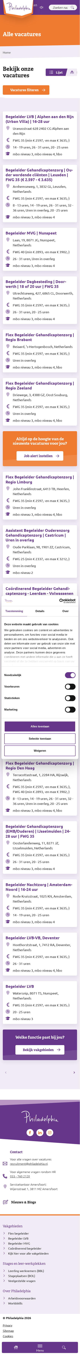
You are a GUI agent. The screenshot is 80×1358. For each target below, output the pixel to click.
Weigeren (40, 750)
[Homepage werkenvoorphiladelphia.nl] (40, 1115)
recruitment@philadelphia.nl (29, 1164)
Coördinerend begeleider (24, 1248)
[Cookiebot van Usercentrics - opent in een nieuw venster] (59, 601)
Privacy (7, 1325)
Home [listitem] (7, 52)
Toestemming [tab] (14, 611)
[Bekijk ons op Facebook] (30, 1132)
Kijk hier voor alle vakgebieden (28, 1253)
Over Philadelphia (17, 1291)
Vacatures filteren (24, 90)
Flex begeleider (18, 1233)
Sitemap (8, 1330)
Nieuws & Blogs (23, 1202)
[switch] (70, 687)
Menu (40, 1350)
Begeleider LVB (18, 1238)
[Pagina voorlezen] (41, 7)
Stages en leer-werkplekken (24, 1264)
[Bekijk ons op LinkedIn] (39, 1132)
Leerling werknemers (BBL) (26, 1271)
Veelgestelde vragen (21, 1281)
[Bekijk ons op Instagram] (49, 1132)
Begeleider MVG (19, 1243)
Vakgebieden (12, 1226)
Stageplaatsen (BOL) (21, 1276)
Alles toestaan (40, 726)
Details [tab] (40, 611)
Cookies (8, 1336)
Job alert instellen (38, 456)
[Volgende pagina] (74, 1072)
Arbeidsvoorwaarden (22, 1298)
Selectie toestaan (40, 738)
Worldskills (15, 1303)
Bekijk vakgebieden (38, 1050)
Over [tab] (65, 611)
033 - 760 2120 (20, 1176)
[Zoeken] (72, 7)
